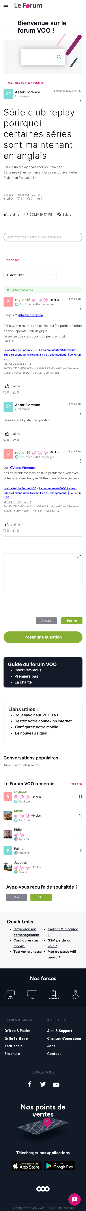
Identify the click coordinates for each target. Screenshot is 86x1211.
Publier (72, 620)
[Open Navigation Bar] (7, 5)
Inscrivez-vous (28, 670)
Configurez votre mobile (36, 727)
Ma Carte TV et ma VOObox (26, 83)
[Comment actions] (80, 309)
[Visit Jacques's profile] (8, 867)
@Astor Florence (30, 315)
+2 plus (36, 867)
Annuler (46, 620)
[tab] (12, 260)
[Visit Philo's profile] (8, 834)
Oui (41, 897)
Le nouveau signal (31, 733)
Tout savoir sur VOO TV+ (37, 715)
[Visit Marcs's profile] (8, 815)
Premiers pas (26, 676)
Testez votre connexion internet (43, 721)
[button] (8, 198)
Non (16, 897)
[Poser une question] (74, 1199)
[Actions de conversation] (80, 101)
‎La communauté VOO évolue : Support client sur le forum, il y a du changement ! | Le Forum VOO (43, 354)
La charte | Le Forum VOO (20, 350)
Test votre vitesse (27, 951)
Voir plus (76, 783)
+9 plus (54, 299)
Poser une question (43, 637)
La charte (23, 682)
